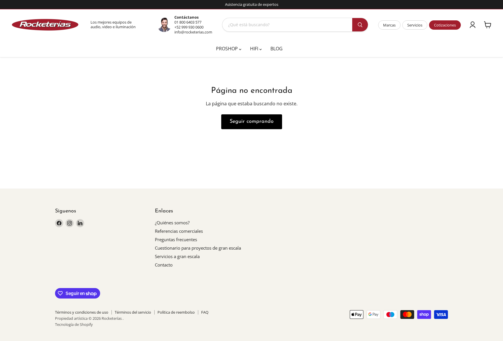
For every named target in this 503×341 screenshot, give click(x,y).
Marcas (389, 25)
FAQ (204, 312)
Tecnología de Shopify (74, 324)
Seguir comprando (252, 121)
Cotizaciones (445, 25)
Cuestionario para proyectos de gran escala (198, 248)
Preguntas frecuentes (176, 239)
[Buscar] (360, 25)
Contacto (164, 265)
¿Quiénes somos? (172, 222)
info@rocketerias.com (193, 32)
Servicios (414, 25)
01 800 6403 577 (187, 22)
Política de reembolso (176, 312)
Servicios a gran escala (177, 256)
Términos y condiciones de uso (81, 312)
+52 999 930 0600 (188, 27)
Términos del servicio (133, 312)
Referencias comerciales (179, 231)
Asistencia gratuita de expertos (251, 4)
